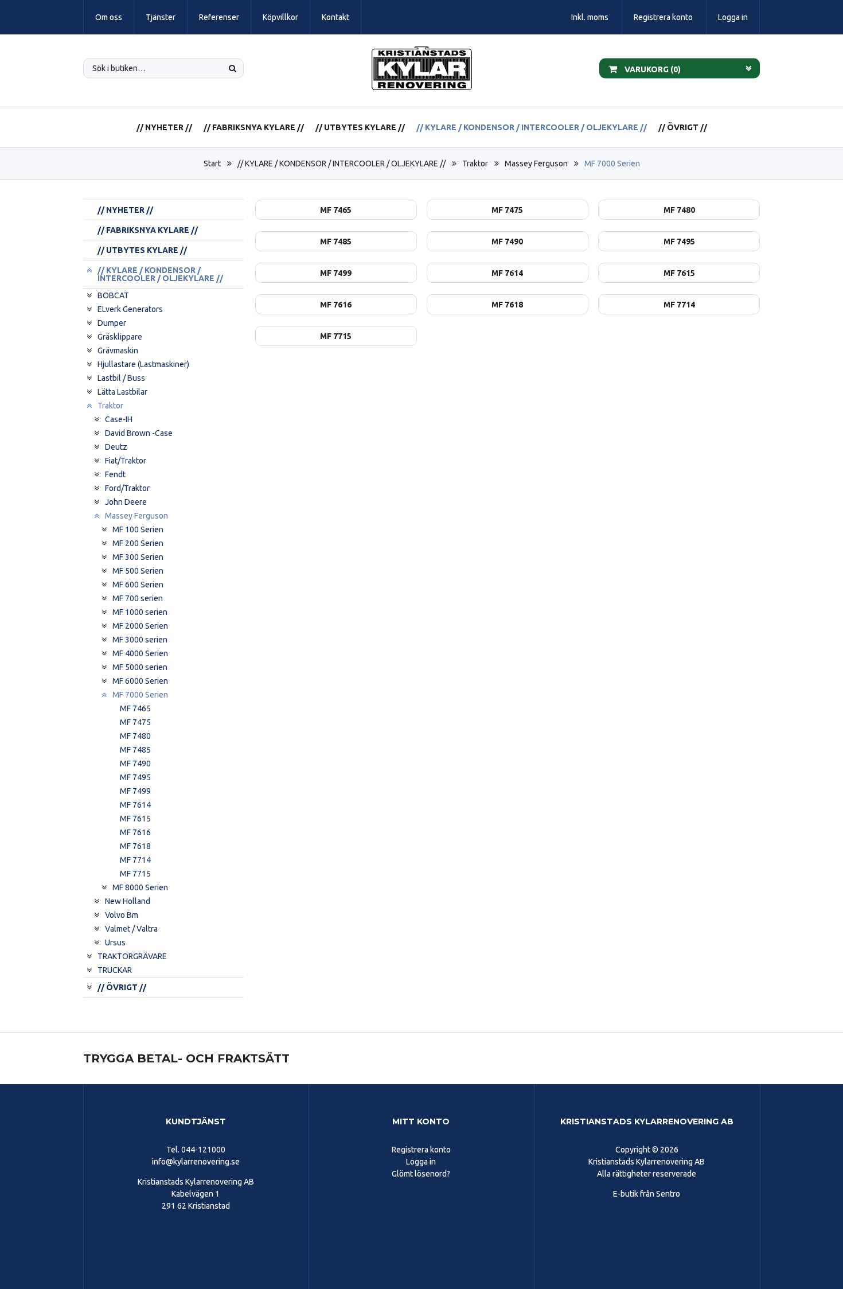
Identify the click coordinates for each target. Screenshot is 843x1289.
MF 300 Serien (137, 557)
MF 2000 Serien (140, 625)
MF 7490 (135, 763)
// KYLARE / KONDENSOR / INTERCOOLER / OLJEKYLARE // (531, 127)
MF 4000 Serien (140, 653)
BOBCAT (113, 295)
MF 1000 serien (139, 612)
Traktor (475, 163)
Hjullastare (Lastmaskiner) (143, 364)
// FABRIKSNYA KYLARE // (254, 127)
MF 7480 (135, 736)
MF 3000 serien (139, 639)
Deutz (116, 446)
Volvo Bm (121, 915)
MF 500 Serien (137, 570)
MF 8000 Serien (140, 887)
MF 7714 (135, 859)
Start (212, 163)
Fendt (115, 474)
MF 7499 (135, 791)
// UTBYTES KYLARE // (360, 127)
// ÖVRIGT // (682, 127)
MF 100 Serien (137, 529)
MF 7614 (135, 804)
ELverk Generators (130, 309)
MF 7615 (135, 818)
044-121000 (203, 1149)
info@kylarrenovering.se (196, 1161)
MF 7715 (135, 873)
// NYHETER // (164, 127)
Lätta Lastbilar (122, 391)
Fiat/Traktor (125, 460)
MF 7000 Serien (612, 163)
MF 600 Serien (137, 584)
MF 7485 (135, 749)
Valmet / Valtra (131, 928)
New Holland (127, 901)
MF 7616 (135, 832)
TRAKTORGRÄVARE (132, 956)
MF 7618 (135, 846)
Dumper (111, 323)
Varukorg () (652, 68)
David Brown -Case (139, 433)
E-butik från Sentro (646, 1193)
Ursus (115, 942)
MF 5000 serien (139, 667)
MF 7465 (135, 708)
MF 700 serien (137, 598)
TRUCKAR (114, 970)
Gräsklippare (119, 336)
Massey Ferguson (536, 163)
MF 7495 (135, 777)
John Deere (126, 502)
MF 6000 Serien (140, 681)
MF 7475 (135, 722)
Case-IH (118, 419)
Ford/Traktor (127, 488)
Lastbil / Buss (121, 378)
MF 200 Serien (137, 543)
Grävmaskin (117, 350)
